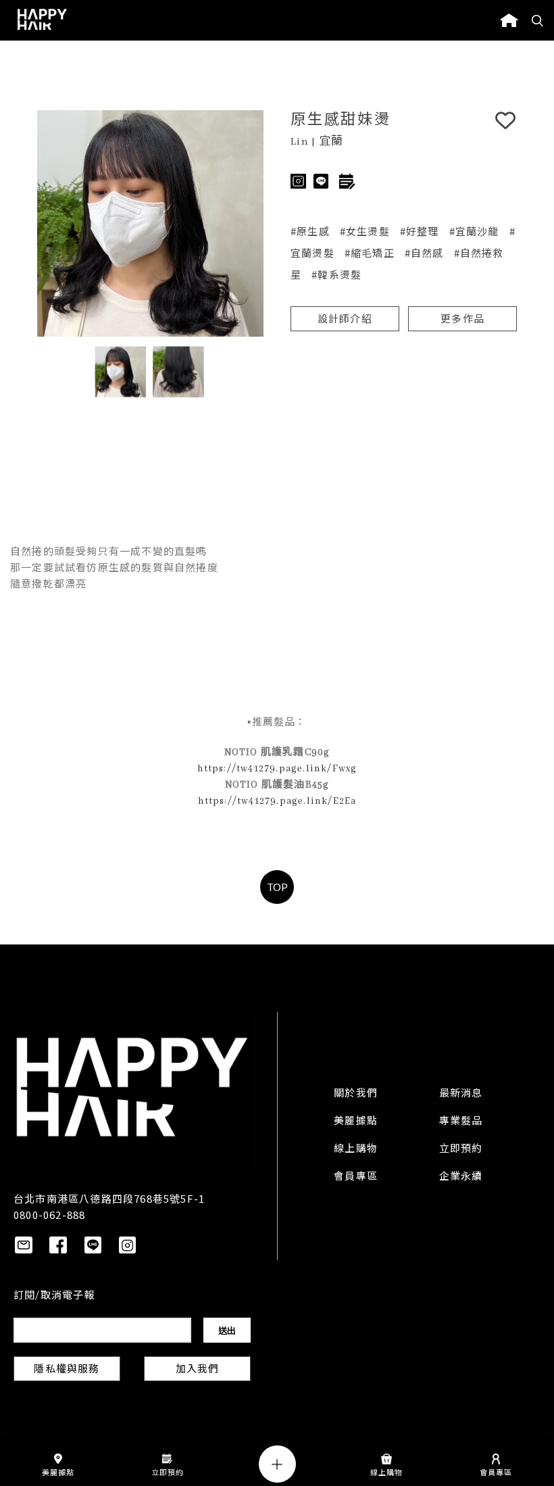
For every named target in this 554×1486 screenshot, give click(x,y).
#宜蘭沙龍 (474, 231)
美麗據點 (356, 1122)
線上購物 (356, 1149)
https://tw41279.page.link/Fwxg (277, 769)
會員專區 (356, 1177)
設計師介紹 (345, 320)
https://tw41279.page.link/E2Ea (277, 801)
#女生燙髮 (365, 231)
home (509, 20)
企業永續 (461, 1177)
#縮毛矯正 (370, 252)
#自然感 (424, 252)
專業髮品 (461, 1122)
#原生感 (310, 231)
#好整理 (419, 231)
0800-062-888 (49, 1214)
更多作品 (462, 320)
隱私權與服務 (66, 1370)
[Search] (538, 20)
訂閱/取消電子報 (54, 1296)
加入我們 (198, 1370)
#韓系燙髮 (336, 274)
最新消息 (461, 1094)
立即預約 (461, 1149)
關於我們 (356, 1094)
